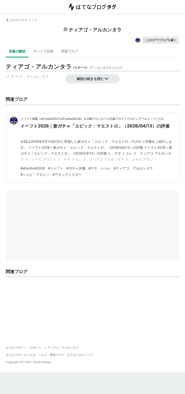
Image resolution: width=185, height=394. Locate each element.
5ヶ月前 (159, 118)
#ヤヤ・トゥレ (99, 168)
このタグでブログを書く (161, 40)
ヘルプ (42, 355)
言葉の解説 (17, 51)
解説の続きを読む (90, 79)
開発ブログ (57, 355)
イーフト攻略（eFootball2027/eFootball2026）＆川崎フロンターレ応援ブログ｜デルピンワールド (85, 118)
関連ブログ (69, 51)
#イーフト (56, 168)
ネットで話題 (43, 51)
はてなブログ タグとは (20, 355)
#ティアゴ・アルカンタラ (133, 168)
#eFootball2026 (32, 168)
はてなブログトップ (80, 355)
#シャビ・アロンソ (35, 174)
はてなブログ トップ (23, 20)
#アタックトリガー (67, 174)
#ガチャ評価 (76, 168)
